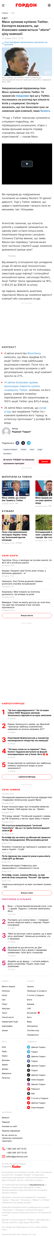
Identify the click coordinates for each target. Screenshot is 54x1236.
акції (32, 449)
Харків (5, 1064)
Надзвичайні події (10, 1022)
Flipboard (35, 1089)
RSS (33, 1093)
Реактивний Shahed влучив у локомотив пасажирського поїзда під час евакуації (28, 739)
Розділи (30, 981)
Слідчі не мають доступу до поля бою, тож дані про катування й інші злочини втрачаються (26, 605)
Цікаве (5, 1030)
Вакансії (5, 1117)
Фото (29, 1017)
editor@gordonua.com (17, 1156)
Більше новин (27, 893)
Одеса (4, 1056)
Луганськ (6, 1078)
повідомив (22, 95)
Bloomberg (34, 353)
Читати (45, 461)
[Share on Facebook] (17, 443)
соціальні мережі (10, 449)
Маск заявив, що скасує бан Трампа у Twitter (14, 499)
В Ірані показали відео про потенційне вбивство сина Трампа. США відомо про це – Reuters (25, 807)
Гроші (4, 995)
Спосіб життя (8, 1017)
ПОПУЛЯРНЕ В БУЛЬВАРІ (16, 899)
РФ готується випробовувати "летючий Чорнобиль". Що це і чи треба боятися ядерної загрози (25, 828)
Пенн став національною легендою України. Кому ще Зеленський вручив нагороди (14, 536)
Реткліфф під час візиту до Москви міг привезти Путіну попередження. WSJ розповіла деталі (26, 838)
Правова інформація (11, 1131)
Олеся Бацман (37, 1080)
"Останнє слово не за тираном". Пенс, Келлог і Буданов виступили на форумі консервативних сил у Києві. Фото (27, 751)
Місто (4, 1042)
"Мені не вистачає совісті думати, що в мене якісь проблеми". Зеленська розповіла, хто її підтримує (30, 936)
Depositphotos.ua (37, 1185)
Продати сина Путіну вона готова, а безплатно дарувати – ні (24, 571)
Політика (6, 991)
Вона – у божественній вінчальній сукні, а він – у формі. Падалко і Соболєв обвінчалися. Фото (30, 908)
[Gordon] (26, 5)
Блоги (29, 1000)
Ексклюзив (32, 1013)
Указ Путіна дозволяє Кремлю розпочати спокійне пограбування (22, 582)
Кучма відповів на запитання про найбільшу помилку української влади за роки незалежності (29, 765)
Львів (4, 1051)
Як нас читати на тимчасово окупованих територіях (12, 1138)
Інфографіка (7, 1026)
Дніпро (5, 1069)
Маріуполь (6, 1073)
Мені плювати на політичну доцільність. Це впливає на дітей (21, 593)
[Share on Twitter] (23, 443)
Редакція (6, 1122)
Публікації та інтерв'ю (37, 991)
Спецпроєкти (33, 1035)
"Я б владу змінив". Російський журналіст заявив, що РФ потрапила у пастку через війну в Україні (26, 817)
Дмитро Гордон (38, 1047)
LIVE (29, 1008)
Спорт (4, 1004)
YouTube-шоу (33, 1030)
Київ (4, 1047)
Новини (5, 981)
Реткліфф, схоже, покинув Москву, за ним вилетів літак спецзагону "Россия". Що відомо (26, 876)
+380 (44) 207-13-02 (16, 1152)
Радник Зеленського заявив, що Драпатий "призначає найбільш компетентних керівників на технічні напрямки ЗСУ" (28, 726)
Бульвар (8, 511)
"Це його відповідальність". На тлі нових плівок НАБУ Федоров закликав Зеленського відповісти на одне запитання (30, 713)
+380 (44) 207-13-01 (16, 1148)
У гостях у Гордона (35, 995)
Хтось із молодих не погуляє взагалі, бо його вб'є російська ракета (27, 561)
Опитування (32, 1026)
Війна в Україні (8, 986)
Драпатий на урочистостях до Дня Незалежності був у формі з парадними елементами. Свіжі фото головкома (27, 950)
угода (40, 449)
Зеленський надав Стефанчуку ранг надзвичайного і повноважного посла (21, 866)
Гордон (5, 13)
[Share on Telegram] (29, 443)
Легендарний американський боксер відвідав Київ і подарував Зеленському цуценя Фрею (27, 798)
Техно (4, 1013)
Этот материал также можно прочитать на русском (26, 43)
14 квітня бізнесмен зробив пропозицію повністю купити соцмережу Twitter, (22, 386)
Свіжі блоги (10, 555)
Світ (13, 13)
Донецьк (6, 1060)
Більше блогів (27, 615)
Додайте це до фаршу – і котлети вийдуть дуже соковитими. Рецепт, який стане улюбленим (28, 964)
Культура (6, 1008)
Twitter (23, 449)
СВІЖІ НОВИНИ (11, 789)
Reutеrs (45, 110)
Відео (29, 1022)
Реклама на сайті (9, 1126)
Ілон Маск (7, 454)
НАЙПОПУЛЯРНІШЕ (13, 703)
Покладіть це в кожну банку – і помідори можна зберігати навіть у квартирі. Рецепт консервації (28, 922)
